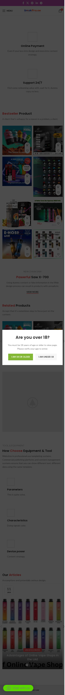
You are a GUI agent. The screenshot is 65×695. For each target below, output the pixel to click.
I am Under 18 (46, 357)
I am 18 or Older (20, 357)
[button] (18, 688)
